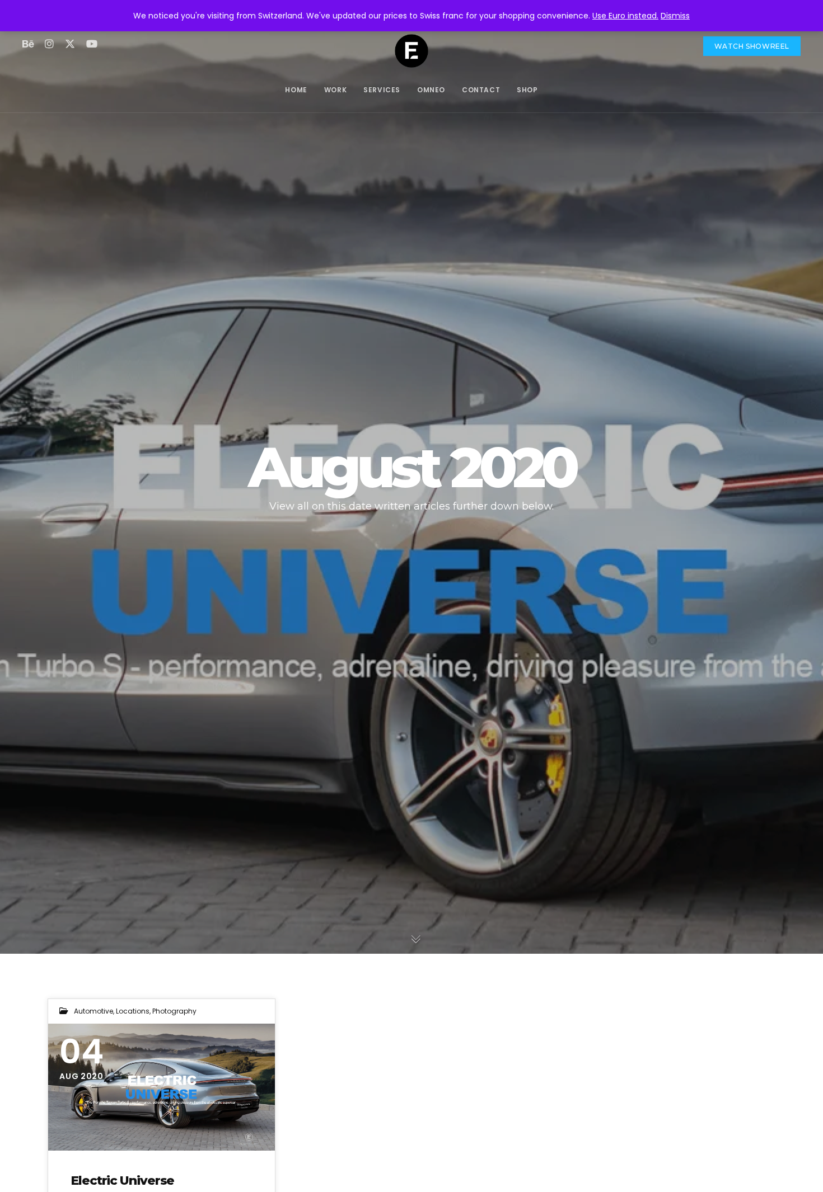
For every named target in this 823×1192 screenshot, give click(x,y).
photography (174, 1011)
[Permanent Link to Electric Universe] (161, 1087)
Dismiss (675, 15)
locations (132, 1011)
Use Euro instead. (625, 15)
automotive (93, 1011)
